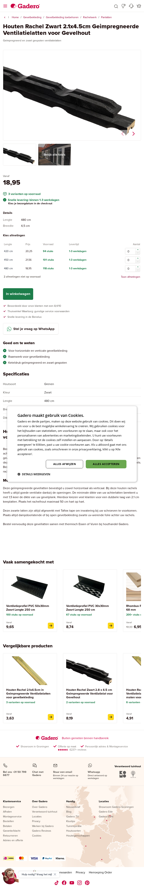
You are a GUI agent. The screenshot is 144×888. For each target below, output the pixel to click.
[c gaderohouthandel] (72, 883)
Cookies (36, 835)
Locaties (37, 816)
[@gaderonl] (56, 883)
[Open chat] (10, 877)
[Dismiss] (54, 874)
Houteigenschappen (78, 835)
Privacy (36, 821)
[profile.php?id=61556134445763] (64, 883)
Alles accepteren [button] (106, 464)
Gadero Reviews (41, 831)
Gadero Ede (106, 811)
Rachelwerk (90, 17)
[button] (116, 6)
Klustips (70, 821)
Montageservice (12, 816)
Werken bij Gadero (43, 826)
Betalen (7, 826)
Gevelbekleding (32, 17)
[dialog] (72, 444)
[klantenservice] (131, 6)
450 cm (8, 260)
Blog (68, 811)
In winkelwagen (18, 293)
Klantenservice (12, 801)
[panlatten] (4, 17)
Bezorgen (8, 807)
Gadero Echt (106, 816)
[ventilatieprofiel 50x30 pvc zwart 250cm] (51, 626)
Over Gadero (39, 801)
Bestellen (8, 821)
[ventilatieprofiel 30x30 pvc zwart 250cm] (111, 626)
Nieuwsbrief (73, 807)
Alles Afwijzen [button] (64, 464)
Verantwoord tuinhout (44, 811)
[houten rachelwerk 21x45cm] (51, 717)
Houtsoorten (73, 831)
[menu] (5, 6)
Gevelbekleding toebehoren (62, 17)
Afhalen (7, 811)
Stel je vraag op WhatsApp (34, 328)
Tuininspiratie (74, 826)
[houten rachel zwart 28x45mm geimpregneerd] (111, 717)
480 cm (8, 268)
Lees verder (41, 454)
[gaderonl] (79, 883)
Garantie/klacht (11, 831)
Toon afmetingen (130, 277)
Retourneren (10, 835)
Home (15, 17)
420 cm (8, 251)
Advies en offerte (13, 840)
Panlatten (106, 17)
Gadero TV (72, 816)
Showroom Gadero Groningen (116, 807)
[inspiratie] (123, 6)
